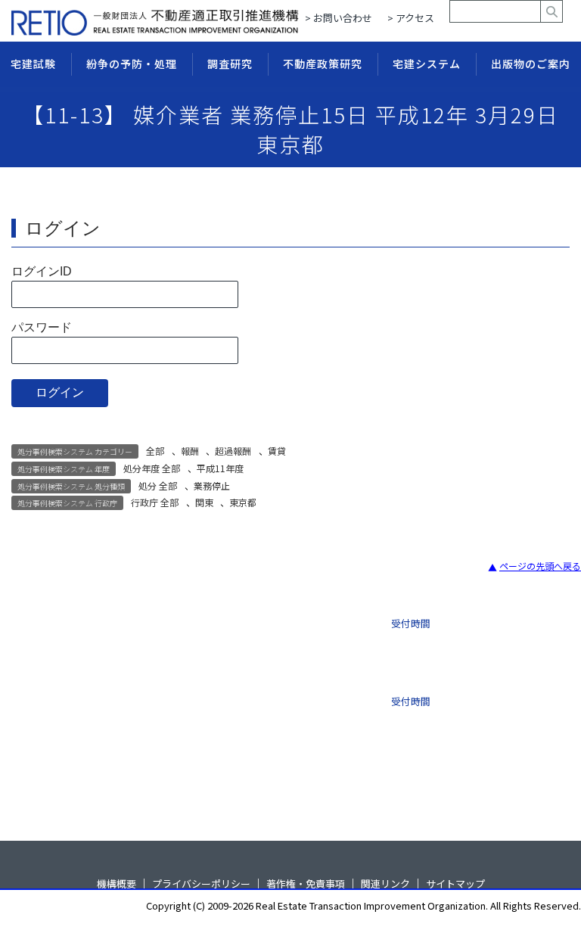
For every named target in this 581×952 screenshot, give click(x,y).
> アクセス (410, 18)
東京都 (242, 502)
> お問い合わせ (338, 18)
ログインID (41, 271)
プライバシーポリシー (201, 883)
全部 (155, 450)
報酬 (190, 450)
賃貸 (277, 450)
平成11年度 (220, 468)
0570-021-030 (250, 696)
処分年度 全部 (151, 468)
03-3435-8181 (250, 632)
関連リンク (385, 883)
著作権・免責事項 (305, 883)
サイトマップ (455, 883)
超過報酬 (233, 450)
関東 (204, 502)
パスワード (41, 327)
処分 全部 (157, 485)
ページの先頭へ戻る (540, 565)
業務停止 (212, 485)
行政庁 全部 (155, 502)
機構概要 (116, 883)
